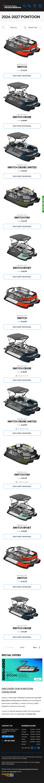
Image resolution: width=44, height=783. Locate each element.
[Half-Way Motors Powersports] (11, 5)
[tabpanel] (31, 737)
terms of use (10, 764)
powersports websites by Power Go (28, 769)
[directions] (35, 6)
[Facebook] (32, 748)
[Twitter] (35, 748)
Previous (10, 647)
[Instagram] (38, 748)
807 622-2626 (10, 741)
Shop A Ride (13, 771)
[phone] (30, 6)
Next (35, 647)
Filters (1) (13, 27)
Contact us (5, 711)
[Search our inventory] (25, 6)
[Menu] (40, 6)
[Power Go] (20, 774)
